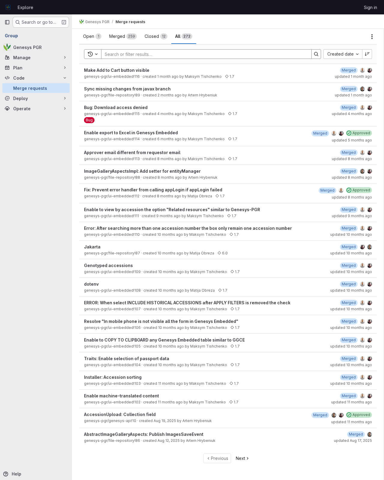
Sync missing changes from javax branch (127, 88)
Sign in (370, 7)
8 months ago (169, 158)
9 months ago (168, 216)
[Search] (316, 54)
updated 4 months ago (352, 113)
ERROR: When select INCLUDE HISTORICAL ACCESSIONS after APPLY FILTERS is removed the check (187, 302)
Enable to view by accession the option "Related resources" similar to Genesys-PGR (172, 209)
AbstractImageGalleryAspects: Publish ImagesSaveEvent (143, 434)
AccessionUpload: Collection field (120, 414)
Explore (25, 7)
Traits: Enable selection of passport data (126, 358)
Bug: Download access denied (116, 107)
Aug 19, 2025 (165, 420)
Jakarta (92, 246)
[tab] (92, 36)
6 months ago (169, 139)
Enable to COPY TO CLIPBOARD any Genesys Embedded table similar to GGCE (164, 339)
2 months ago (170, 95)
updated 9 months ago (352, 216)
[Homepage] (8, 7)
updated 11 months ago (351, 402)
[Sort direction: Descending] (367, 54)
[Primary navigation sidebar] (7, 22)
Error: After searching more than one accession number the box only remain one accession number (188, 228)
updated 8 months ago (352, 158)
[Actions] (372, 36)
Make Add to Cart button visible (116, 70)
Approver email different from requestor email (132, 152)
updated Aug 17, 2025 (353, 440)
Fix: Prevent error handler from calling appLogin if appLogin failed (153, 189)
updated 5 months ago (352, 140)
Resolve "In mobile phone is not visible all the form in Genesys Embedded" (161, 321)
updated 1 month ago (353, 76)
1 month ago (167, 76)
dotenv (91, 284)
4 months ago (169, 113)
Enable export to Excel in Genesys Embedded (131, 132)
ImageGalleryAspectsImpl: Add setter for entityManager (142, 171)
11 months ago (170, 383)
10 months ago (170, 234)
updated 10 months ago (351, 234)
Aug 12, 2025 (169, 440)
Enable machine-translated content (121, 395)
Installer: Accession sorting (113, 377)
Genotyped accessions (108, 265)
